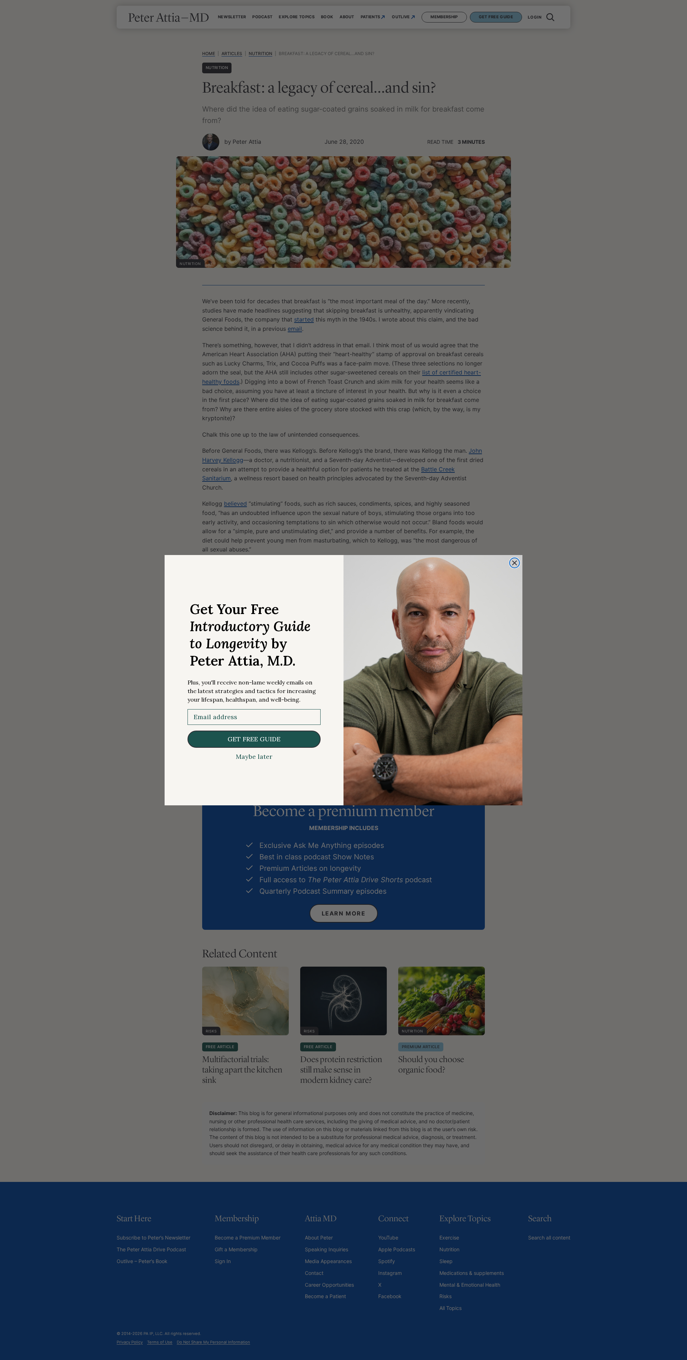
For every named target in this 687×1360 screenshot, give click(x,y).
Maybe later (254, 756)
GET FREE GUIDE (254, 739)
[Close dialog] (515, 563)
